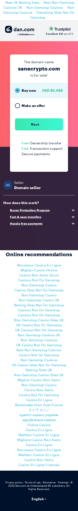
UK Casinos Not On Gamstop (39, 330)
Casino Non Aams (39, 390)
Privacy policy (14, 482)
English (38, 499)
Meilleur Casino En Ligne (39, 435)
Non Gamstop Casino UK (39, 300)
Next (35, 124)
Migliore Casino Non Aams (39, 440)
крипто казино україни (39, 415)
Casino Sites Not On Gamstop (38, 290)
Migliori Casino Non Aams (39, 380)
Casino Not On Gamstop (39, 355)
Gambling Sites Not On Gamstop (52, 14)
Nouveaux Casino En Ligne (39, 265)
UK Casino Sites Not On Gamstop (39, 365)
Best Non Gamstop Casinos (38, 350)
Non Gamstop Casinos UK (39, 335)
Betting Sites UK (39, 370)
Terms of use (33, 482)
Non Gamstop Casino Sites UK (39, 320)
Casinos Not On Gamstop (39, 280)
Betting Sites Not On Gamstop (39, 305)
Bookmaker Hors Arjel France (39, 405)
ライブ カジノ (39, 410)
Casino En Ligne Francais (38, 465)
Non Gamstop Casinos (44, 7)
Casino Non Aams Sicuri (39, 275)
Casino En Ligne (39, 400)
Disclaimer (49, 482)
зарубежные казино (39, 420)
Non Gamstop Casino (39, 285)
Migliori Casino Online (39, 270)
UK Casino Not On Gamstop (39, 325)
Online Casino (39, 425)
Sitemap (63, 482)
